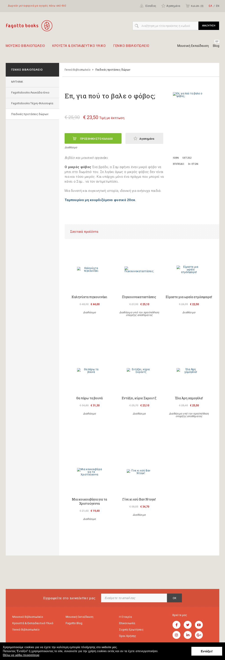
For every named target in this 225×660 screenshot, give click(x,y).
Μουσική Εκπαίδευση (193, 46)
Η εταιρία (125, 616)
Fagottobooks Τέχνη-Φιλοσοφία (32, 103)
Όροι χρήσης (127, 636)
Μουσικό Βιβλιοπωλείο (27, 616)
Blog (216, 46)
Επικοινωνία (127, 623)
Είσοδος (150, 5)
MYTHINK (17, 81)
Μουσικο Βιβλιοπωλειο (25, 46)
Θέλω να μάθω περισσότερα (21, 655)
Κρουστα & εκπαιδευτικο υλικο (79, 46)
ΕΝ (217, 6)
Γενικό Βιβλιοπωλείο (77, 69)
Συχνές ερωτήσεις (131, 629)
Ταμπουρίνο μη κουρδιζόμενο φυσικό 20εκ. (100, 200)
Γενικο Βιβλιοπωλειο (131, 46)
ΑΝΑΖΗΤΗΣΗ (208, 25)
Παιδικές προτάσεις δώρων (29, 114)
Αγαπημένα (173, 5)
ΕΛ (210, 6)
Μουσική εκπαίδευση (79, 616)
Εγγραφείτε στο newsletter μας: (69, 598)
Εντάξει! (207, 651)
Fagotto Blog (74, 623)
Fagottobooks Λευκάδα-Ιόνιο (30, 92)
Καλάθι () (197, 6)
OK (174, 598)
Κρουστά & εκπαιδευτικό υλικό (32, 623)
